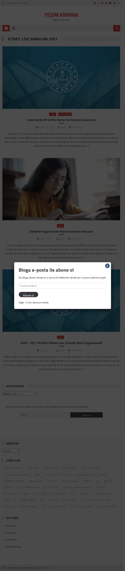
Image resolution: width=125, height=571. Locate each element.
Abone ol (28, 295)
